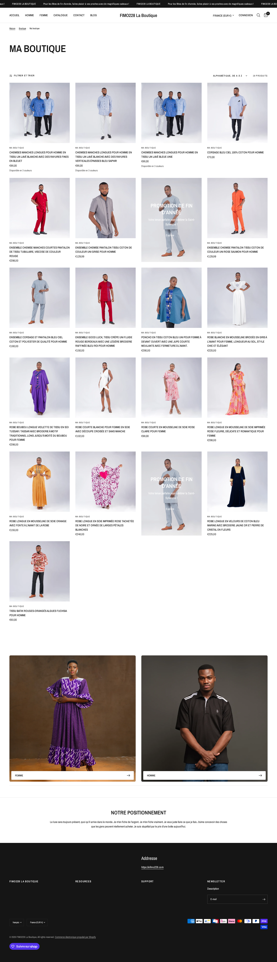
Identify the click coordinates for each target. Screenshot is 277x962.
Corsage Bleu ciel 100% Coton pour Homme (235, 152)
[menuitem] (15, 15)
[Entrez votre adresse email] (264, 899)
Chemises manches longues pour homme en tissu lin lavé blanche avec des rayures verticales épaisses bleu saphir (103, 156)
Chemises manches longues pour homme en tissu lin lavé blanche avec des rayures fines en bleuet (39, 156)
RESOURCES (83, 881)
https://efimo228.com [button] (152, 867)
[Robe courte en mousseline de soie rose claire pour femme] (171, 387)
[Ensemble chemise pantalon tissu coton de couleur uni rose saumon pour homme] (237, 208)
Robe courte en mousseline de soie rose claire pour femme (168, 429)
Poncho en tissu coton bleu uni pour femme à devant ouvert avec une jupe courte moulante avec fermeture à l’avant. (171, 341)
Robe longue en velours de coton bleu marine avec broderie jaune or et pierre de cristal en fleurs (235, 525)
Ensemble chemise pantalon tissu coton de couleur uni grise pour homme (103, 250)
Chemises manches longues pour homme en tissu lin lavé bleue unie (169, 154)
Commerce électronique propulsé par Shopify (75, 937)
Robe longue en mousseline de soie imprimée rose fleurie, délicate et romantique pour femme (236, 431)
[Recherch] (258, 15)
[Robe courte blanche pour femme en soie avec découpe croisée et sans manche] (105, 387)
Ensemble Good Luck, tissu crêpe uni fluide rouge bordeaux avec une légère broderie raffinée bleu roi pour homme (103, 341)
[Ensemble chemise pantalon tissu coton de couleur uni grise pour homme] (105, 208)
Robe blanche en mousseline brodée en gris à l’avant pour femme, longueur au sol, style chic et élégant (237, 341)
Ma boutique (16, 147)
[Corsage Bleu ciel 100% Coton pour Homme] (237, 113)
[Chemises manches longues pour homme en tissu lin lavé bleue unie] (171, 113)
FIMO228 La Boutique (138, 15)
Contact (79, 15)
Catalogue (61, 15)
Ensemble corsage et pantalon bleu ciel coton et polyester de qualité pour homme (38, 339)
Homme (29, 15)
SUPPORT (147, 881)
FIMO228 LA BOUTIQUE (24, 881)
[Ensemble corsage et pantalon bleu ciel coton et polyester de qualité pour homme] (39, 298)
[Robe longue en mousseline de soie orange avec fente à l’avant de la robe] (39, 482)
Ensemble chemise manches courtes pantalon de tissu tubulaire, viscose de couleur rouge (39, 252)
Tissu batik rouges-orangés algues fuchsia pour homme (38, 613)
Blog (93, 15)
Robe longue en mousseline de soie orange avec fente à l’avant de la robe (38, 523)
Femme (44, 15)
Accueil (14, 15)
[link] (170, 235)
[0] (265, 15)
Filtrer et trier (24, 75)
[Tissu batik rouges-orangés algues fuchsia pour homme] (39, 571)
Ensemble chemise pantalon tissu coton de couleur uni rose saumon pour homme (235, 250)
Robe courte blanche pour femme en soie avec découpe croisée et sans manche (102, 429)
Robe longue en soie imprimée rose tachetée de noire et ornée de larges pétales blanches (104, 525)
